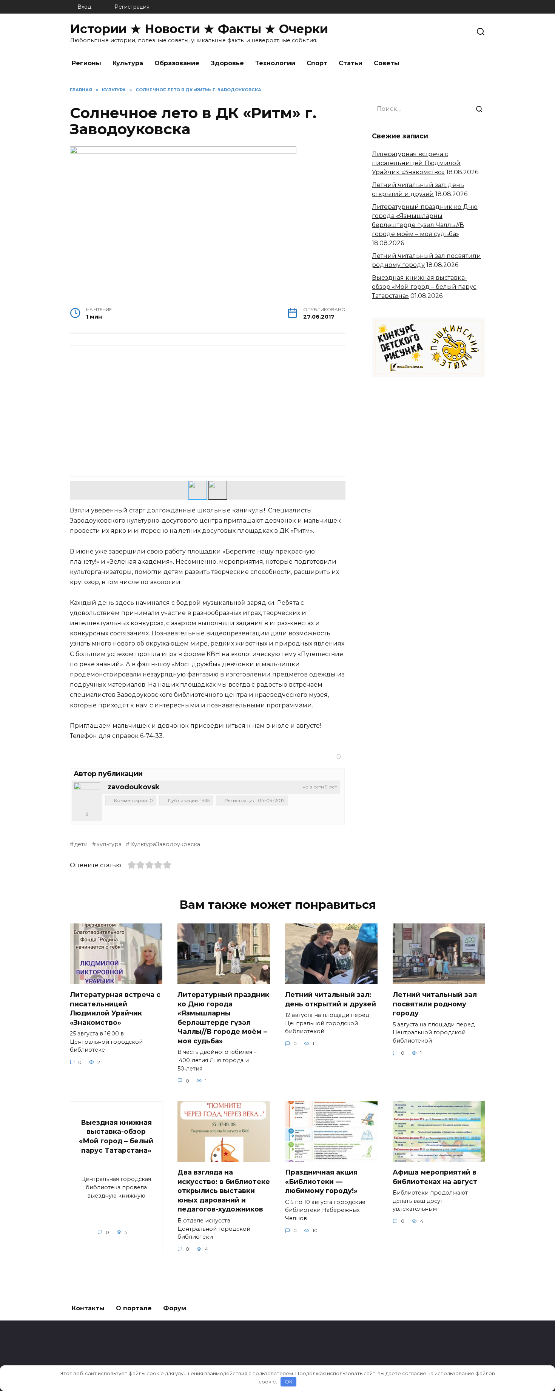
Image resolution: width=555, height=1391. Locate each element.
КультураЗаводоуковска (165, 844)
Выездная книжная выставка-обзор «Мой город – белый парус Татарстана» (424, 286)
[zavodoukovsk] (87, 795)
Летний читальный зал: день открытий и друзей (330, 999)
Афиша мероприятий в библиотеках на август (435, 1176)
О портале (134, 1308)
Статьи (350, 63)
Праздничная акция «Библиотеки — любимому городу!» (321, 1181)
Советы (386, 63)
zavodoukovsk (134, 787)
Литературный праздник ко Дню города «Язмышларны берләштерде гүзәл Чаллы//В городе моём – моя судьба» (223, 1018)
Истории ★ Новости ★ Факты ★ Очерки (199, 28)
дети (81, 844)
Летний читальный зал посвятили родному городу (435, 1004)
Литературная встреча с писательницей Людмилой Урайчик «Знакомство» (416, 163)
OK (289, 1382)
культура (109, 844)
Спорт (317, 63)
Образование (176, 63)
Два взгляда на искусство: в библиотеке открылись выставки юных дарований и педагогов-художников (223, 1190)
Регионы (86, 63)
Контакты (88, 1308)
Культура (128, 63)
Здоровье (227, 63)
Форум (174, 1308)
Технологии (275, 63)
